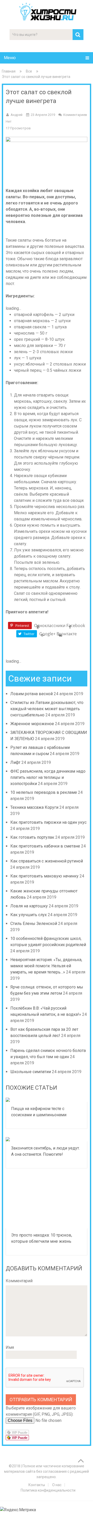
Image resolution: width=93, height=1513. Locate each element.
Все (29, 71)
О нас (56, 1485)
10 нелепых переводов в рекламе (43, 792)
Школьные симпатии (30, 1071)
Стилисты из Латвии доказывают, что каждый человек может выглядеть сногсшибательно (46, 708)
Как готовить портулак (32, 837)
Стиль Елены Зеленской (33, 923)
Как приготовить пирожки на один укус (48, 822)
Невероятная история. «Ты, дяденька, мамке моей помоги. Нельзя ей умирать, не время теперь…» (46, 966)
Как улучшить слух (28, 914)
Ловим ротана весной (31, 693)
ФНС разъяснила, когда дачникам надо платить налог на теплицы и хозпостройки (48, 777)
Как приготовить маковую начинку (44, 876)
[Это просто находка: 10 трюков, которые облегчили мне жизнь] (46, 1202)
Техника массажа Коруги (34, 807)
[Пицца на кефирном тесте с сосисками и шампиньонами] (46, 1100)
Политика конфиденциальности (48, 1490)
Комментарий (19, 1280)
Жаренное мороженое (32, 723)
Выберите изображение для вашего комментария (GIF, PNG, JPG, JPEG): (41, 1411)
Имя (10, 1347)
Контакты (36, 1485)
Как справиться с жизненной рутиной (46, 861)
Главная (9, 71)
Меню (10, 57)
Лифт (15, 762)
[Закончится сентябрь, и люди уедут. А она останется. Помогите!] (46, 1139)
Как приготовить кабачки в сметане (45, 846)
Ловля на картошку (29, 906)
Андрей (16, 115)
